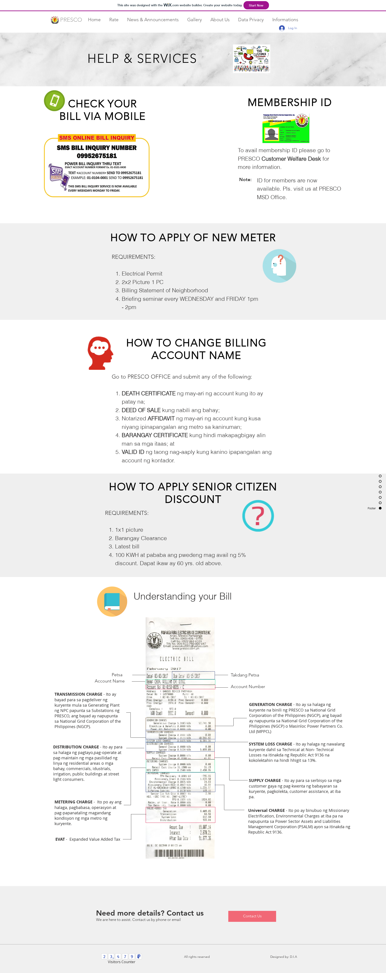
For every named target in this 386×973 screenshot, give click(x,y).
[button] (114, 19)
